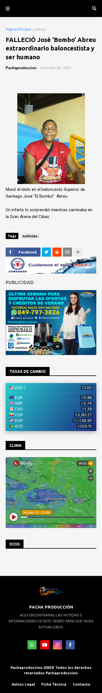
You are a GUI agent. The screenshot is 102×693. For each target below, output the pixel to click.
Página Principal (18, 29)
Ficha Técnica (53, 684)
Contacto (81, 684)
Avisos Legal (23, 684)
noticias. (41, 29)
